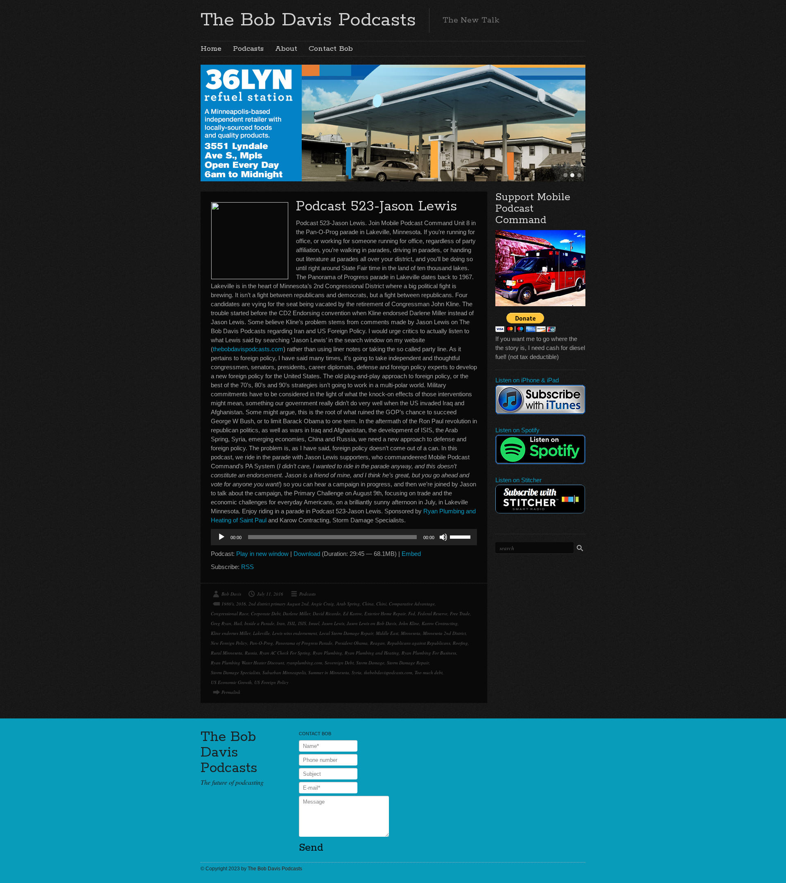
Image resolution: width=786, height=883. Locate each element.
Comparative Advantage (412, 604)
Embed (411, 553)
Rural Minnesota (226, 653)
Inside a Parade (259, 623)
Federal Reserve (432, 613)
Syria (356, 672)
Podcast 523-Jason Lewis (376, 206)
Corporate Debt (265, 613)
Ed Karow (352, 613)
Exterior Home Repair (385, 613)
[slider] (461, 536)
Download (307, 553)
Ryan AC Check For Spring (285, 653)
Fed (411, 613)
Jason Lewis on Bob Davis (371, 623)
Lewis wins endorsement (294, 633)
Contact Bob (331, 48)
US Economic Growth (231, 682)
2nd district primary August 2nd (278, 604)
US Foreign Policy (271, 682)
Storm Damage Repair (408, 662)
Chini (381, 604)
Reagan (377, 643)
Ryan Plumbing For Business (429, 653)
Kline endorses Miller (231, 633)
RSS (247, 566)
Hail (238, 623)
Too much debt (429, 672)
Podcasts (248, 48)
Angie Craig (322, 604)
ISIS (302, 623)
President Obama (351, 643)
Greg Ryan (221, 623)
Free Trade (460, 613)
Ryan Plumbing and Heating (372, 653)
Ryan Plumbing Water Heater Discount (247, 662)
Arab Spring (348, 604)
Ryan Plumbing (327, 653)
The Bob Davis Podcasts (308, 20)
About (286, 48)
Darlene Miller (296, 613)
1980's (227, 604)
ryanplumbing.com (304, 662)
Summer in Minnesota (328, 672)
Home (211, 48)
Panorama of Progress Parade (304, 643)
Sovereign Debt (339, 662)
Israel (314, 623)
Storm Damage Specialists (235, 672)
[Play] (221, 537)
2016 (241, 604)
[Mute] (443, 537)
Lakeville (261, 633)
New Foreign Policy (229, 643)
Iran (281, 623)
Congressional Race (229, 613)
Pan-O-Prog (261, 643)
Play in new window (262, 553)
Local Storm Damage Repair (346, 633)
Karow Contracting (440, 623)
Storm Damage (370, 662)
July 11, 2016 (270, 594)
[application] (344, 537)
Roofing (460, 643)
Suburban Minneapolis (284, 672)
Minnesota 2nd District (444, 633)
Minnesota (410, 633)
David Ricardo (327, 613)
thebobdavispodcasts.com (248, 349)
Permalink (230, 692)
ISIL (291, 623)
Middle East (387, 633)
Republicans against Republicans (418, 643)
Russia (251, 653)
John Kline (409, 623)
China (368, 604)
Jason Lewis (333, 623)
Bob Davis (231, 594)
